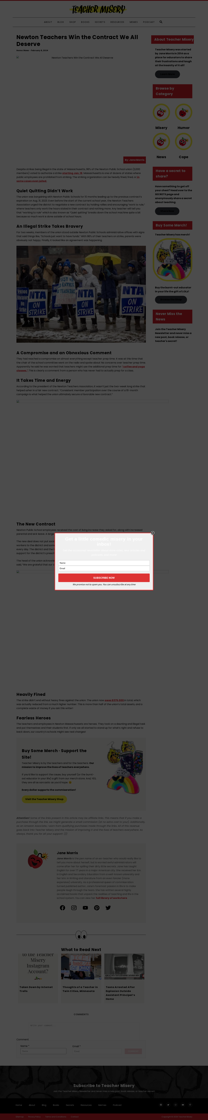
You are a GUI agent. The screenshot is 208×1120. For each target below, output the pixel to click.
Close (152, 533)
